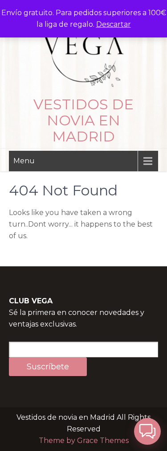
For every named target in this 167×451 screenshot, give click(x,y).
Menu (24, 161)
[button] (147, 431)
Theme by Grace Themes (84, 440)
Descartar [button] (113, 24)
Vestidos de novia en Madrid (83, 120)
